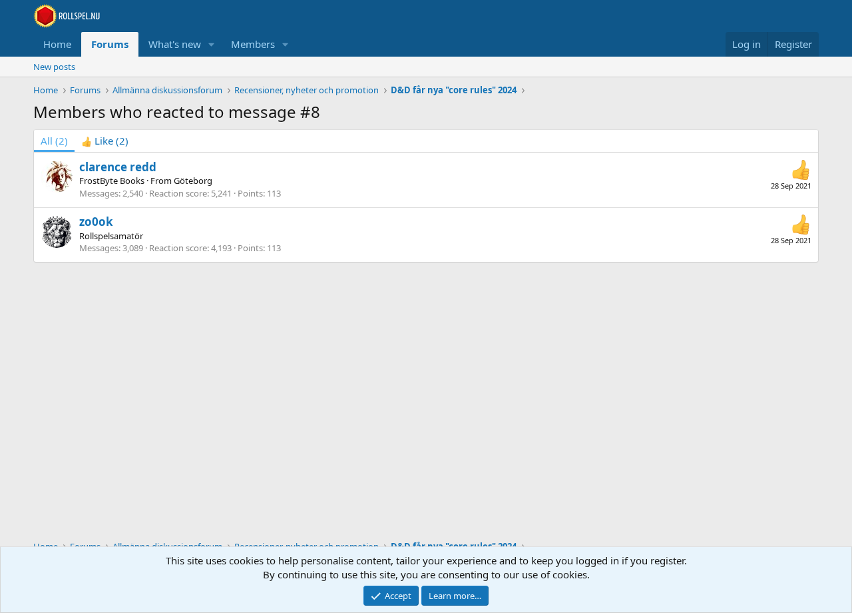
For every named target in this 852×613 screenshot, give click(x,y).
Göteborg (193, 181)
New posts (54, 67)
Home (57, 44)
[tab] (105, 141)
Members (253, 44)
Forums (109, 44)
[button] (211, 44)
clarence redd (117, 167)
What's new (174, 44)
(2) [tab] (54, 140)
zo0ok (96, 221)
